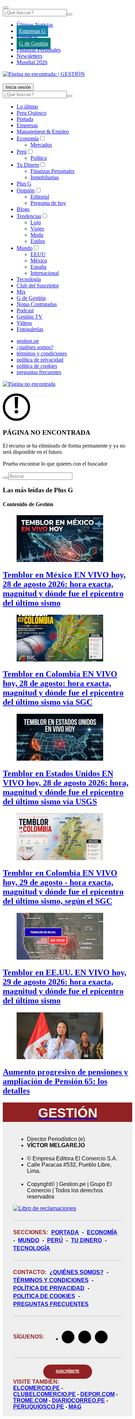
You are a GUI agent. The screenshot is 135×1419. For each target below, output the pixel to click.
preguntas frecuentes (39, 372)
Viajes (37, 229)
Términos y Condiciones (51, 1280)
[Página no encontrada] (29, 384)
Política (38, 158)
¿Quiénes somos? (77, 1272)
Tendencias (29, 216)
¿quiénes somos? (35, 347)
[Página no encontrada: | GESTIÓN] (44, 74)
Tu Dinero (28, 165)
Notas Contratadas (37, 304)
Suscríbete (68, 1371)
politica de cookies (37, 366)
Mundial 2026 (32, 62)
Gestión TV (30, 317)
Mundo (25, 248)
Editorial (39, 197)
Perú (22, 152)
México (38, 260)
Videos (24, 323)
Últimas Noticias (35, 25)
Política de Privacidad (48, 1288)
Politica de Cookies (44, 1296)
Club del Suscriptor (38, 285)
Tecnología (29, 279)
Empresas (27, 37)
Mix (21, 292)
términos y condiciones (42, 353)
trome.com (30, 1400)
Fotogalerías (30, 329)
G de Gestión (33, 43)
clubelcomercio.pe (44, 1394)
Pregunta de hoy (48, 203)
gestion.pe (28, 341)
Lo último (27, 107)
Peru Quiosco (31, 113)
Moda (36, 235)
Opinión (26, 190)
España (38, 267)
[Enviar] (69, 14)
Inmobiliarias (44, 177)
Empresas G (32, 31)
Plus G (24, 184)
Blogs (23, 209)
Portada (25, 119)
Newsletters (29, 56)
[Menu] (5, 8)
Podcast (25, 310)
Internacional (44, 273)
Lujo (35, 222)
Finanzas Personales (39, 50)
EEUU (38, 254)
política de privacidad (40, 360)
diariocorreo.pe (78, 1400)
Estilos (37, 241)
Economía (28, 138)
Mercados (41, 145)
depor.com (97, 1394)
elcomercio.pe (36, 1388)
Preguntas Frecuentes (51, 1304)
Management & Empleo (43, 132)
